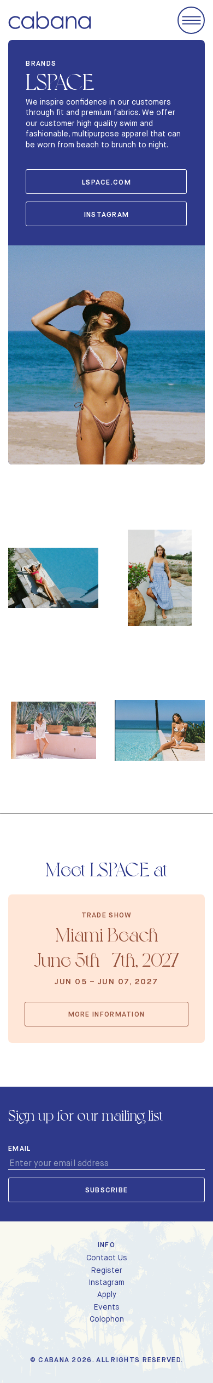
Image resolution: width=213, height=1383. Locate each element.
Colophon (107, 1319)
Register (106, 1270)
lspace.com (106, 182)
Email (19, 1148)
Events (107, 1307)
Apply (106, 1294)
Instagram (106, 214)
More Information (106, 1014)
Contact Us (106, 1258)
